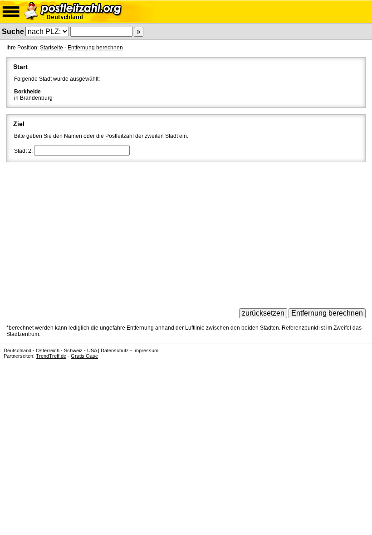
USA (92, 350)
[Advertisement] (186, 232)
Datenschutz (115, 350)
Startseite (51, 47)
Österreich (47, 350)
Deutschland (17, 350)
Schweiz (73, 350)
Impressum (145, 350)
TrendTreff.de (51, 356)
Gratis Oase (84, 356)
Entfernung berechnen (95, 47)
